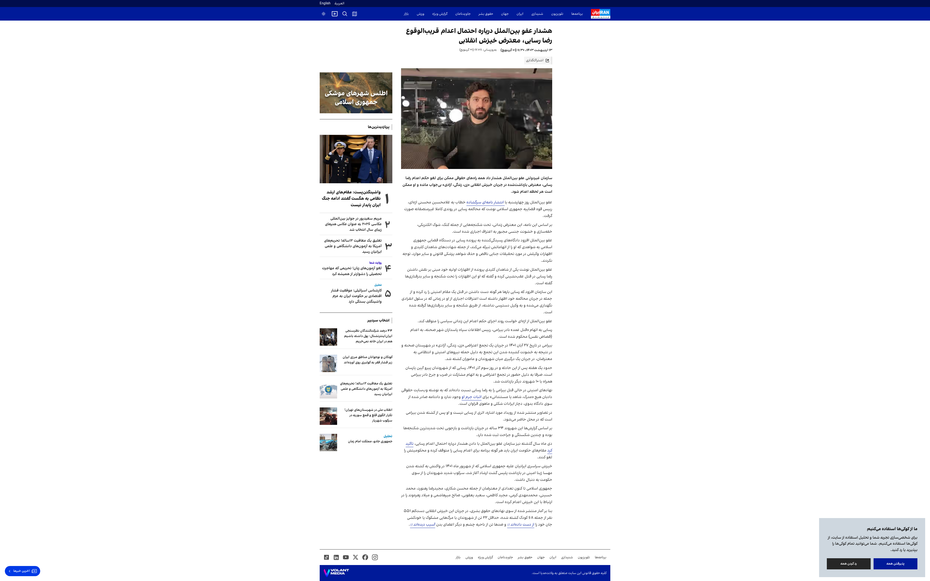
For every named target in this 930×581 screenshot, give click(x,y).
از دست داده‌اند (522, 524)
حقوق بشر (486, 13)
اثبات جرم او (471, 397)
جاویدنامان (463, 13)
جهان (505, 13)
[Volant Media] (336, 573)
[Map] (354, 13)
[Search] (345, 13)
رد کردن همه (849, 563)
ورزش (420, 13)
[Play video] (335, 14)
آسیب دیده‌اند (424, 524)
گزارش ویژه (439, 13)
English (325, 3)
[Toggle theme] (323, 14)
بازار (406, 13)
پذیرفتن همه (895, 563)
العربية (339, 3)
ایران (520, 13)
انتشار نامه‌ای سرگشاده (485, 202)
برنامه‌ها (577, 13)
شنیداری (537, 13)
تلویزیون (557, 13)
